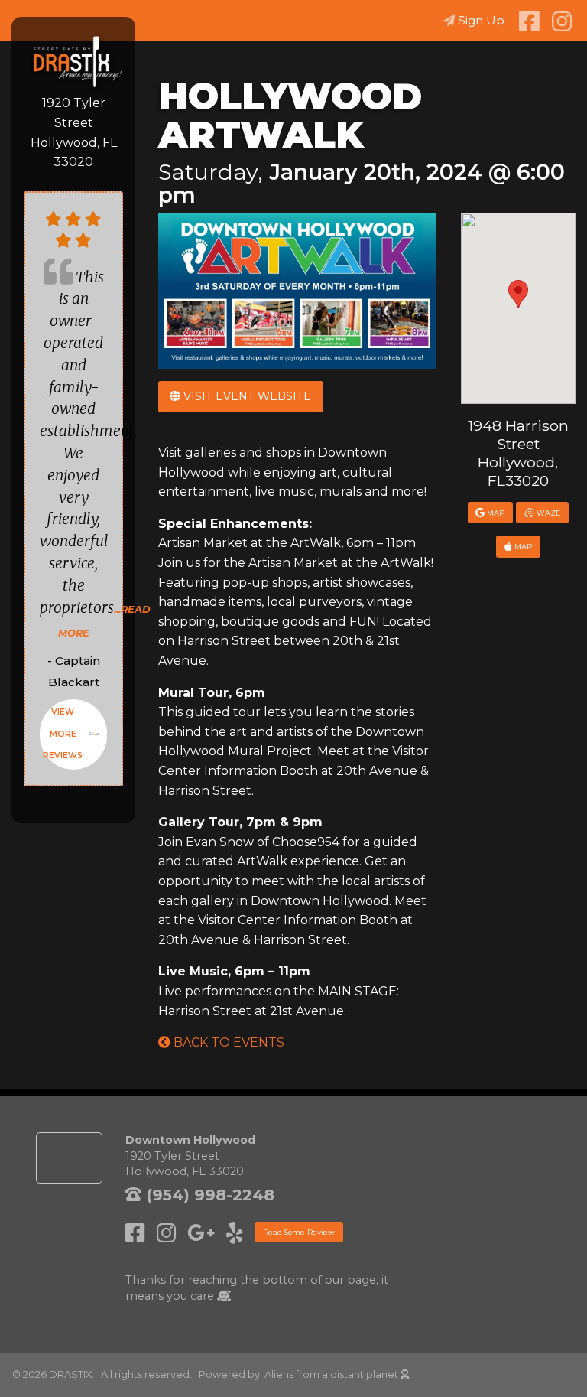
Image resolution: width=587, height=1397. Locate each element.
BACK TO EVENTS (227, 1042)
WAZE (547, 513)
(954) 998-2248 (207, 1194)
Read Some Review (298, 1232)
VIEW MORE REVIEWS (63, 734)
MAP (494, 513)
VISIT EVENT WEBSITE (245, 396)
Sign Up (481, 20)
